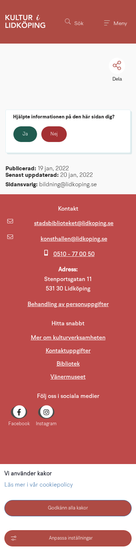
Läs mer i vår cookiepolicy (38, 485)
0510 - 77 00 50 (74, 254)
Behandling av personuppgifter (68, 304)
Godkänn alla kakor (68, 508)
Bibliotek (68, 364)
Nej (54, 134)
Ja (25, 134)
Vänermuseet (90, 377)
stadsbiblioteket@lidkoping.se (74, 223)
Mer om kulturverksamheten (68, 338)
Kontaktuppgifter (68, 351)
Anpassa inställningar (71, 538)
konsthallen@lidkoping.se (74, 239)
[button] (74, 22)
